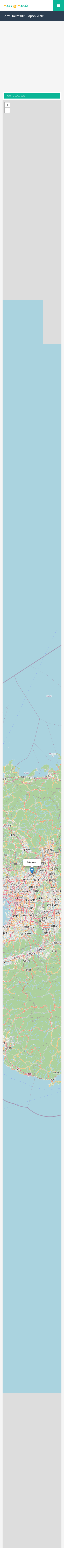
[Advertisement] (32, 60)
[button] (32, 870)
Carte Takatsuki (16, 96)
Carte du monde (58, 5)
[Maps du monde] (32, 5)
